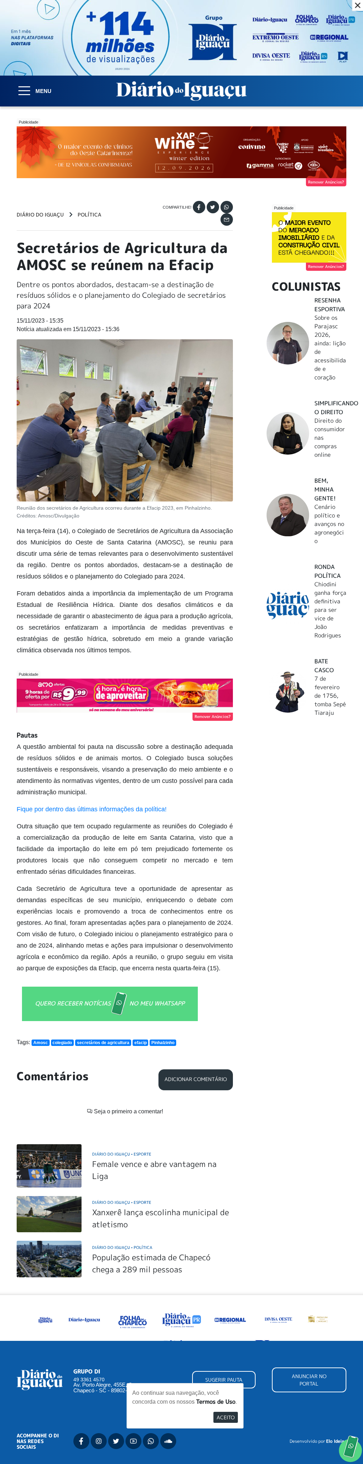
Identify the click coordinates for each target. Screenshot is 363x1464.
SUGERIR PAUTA (223, 1379)
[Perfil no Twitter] (116, 1441)
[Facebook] (199, 207)
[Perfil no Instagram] (99, 1441)
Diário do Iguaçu (40, 214)
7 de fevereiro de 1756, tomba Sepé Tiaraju (330, 696)
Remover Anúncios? (326, 182)
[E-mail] (226, 219)
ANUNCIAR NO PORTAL (309, 1380)
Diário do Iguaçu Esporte (121, 1154)
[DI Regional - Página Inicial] (45, 1319)
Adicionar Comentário (195, 1079)
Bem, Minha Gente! (325, 489)
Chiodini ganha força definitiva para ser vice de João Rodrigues (330, 609)
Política (89, 214)
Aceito (226, 1417)
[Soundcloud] (168, 1441)
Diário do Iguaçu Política (122, 1247)
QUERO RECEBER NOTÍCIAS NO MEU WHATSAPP (110, 1003)
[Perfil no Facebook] (81, 1441)
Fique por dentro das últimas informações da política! (92, 809)
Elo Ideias (336, 1441)
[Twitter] (213, 207)
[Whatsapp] (226, 207)
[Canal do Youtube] (133, 1441)
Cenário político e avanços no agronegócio (329, 524)
